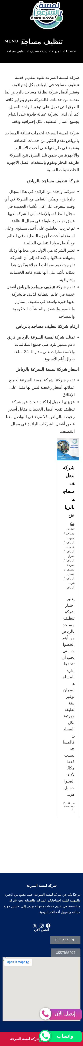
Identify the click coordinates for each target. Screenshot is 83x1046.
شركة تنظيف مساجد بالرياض (68, 491)
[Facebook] (48, 925)
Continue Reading (67, 805)
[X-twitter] (35, 925)
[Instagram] (41, 925)
